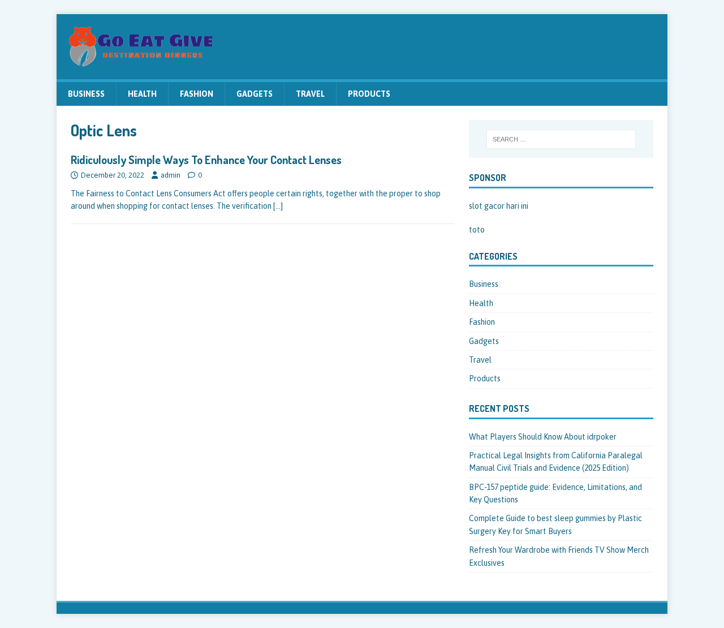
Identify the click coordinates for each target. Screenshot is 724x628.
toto (477, 229)
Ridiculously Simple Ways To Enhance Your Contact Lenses (206, 159)
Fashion (196, 93)
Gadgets (254, 93)
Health (142, 93)
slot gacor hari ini (498, 205)
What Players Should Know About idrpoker (543, 436)
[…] (278, 205)
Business (86, 93)
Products (369, 93)
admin (170, 175)
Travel (310, 93)
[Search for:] (561, 139)
